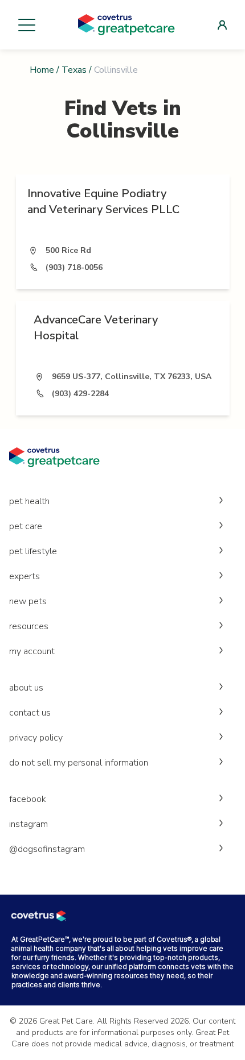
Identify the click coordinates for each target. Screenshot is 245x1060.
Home (42, 70)
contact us (30, 712)
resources (28, 626)
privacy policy (36, 737)
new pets (28, 601)
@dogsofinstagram (47, 849)
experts (24, 576)
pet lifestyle (33, 551)
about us (26, 687)
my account (32, 651)
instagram (28, 824)
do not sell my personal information (78, 762)
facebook (27, 799)
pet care (25, 526)
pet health (29, 501)
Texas (74, 70)
